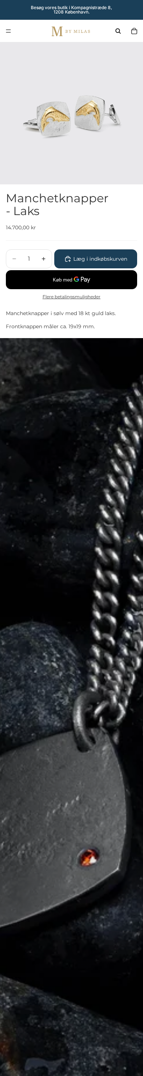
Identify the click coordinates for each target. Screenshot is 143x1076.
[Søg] (118, 31)
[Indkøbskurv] (134, 31)
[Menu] (8, 31)
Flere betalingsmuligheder (71, 296)
